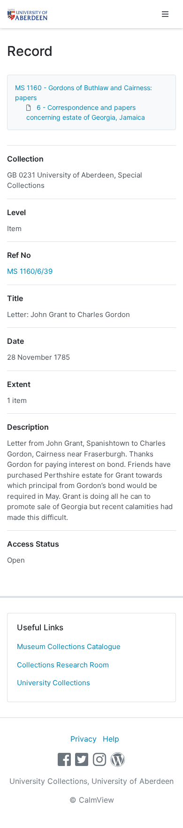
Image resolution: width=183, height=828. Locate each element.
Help (111, 738)
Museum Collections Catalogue (69, 646)
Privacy (83, 738)
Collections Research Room (63, 664)
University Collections (53, 682)
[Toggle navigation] (165, 14)
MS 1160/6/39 (30, 271)
